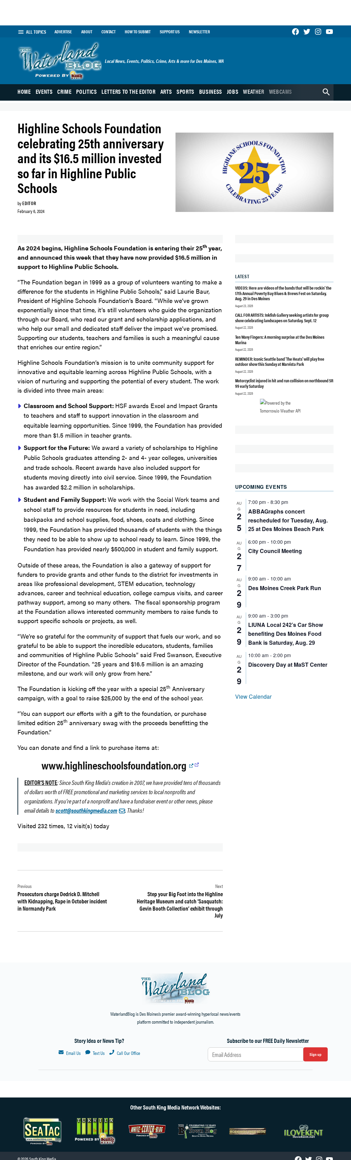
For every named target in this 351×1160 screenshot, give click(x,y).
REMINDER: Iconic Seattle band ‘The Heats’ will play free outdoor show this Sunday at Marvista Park (279, 362)
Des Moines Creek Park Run (284, 588)
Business (210, 91)
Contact (108, 32)
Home (24, 91)
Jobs (233, 91)
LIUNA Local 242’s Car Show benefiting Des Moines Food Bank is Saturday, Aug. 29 (285, 633)
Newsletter (199, 32)
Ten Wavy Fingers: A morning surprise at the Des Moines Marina (279, 340)
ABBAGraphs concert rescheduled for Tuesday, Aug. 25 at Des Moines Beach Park (288, 520)
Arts (166, 91)
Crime (64, 91)
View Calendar (253, 696)
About (86, 32)
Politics (86, 91)
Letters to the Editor (128, 91)
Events (44, 91)
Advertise (63, 32)
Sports (185, 91)
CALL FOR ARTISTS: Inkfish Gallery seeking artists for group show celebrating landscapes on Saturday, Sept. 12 (282, 318)
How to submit (137, 32)
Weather (253, 91)
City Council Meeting (275, 551)
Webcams (280, 91)
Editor (29, 203)
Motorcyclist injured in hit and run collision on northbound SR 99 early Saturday (284, 383)
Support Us (170, 32)
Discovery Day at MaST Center (287, 664)
